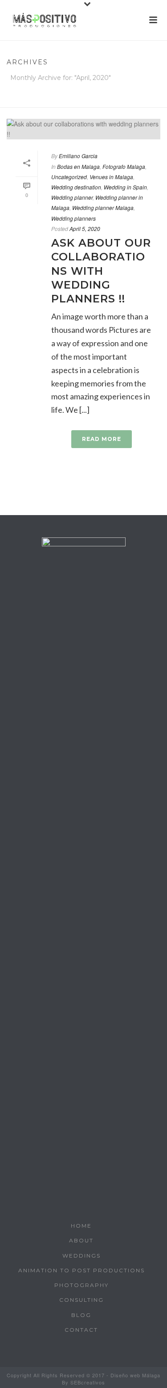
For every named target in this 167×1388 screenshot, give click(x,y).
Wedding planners (73, 218)
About (81, 1240)
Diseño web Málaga (135, 1375)
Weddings (81, 1255)
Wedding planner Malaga (103, 207)
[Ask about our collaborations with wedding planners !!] (83, 129)
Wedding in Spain (125, 187)
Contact (81, 1329)
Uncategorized (69, 176)
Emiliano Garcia (78, 155)
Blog (81, 1315)
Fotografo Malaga (123, 166)
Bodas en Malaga (78, 166)
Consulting (81, 1299)
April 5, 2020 (84, 228)
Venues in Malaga (111, 176)
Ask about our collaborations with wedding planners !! (101, 270)
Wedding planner (72, 197)
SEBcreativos (87, 1382)
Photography (81, 1285)
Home (81, 101)
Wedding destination (76, 187)
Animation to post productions (81, 1270)
